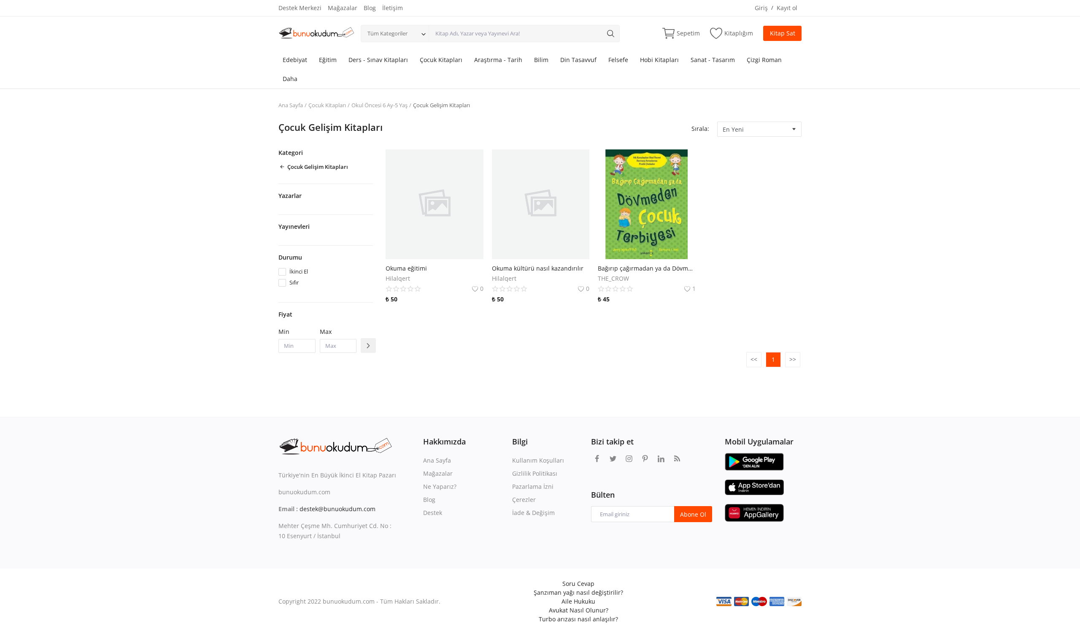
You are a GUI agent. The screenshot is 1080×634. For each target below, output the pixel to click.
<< (754, 359)
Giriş (761, 8)
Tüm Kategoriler (387, 33)
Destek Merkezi (299, 8)
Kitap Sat (782, 33)
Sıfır (294, 282)
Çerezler (524, 500)
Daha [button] (290, 79)
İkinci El (298, 271)
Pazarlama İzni (533, 486)
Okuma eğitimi (406, 268)
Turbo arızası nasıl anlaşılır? (578, 619)
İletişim (392, 8)
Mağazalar (342, 8)
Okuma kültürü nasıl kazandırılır (537, 268)
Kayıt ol (787, 8)
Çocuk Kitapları (441, 60)
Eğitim (328, 60)
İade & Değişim (533, 513)
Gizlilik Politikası (534, 473)
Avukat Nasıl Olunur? (578, 610)
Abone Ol (693, 514)
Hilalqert (398, 278)
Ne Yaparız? (439, 486)
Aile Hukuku (578, 601)
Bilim (541, 60)
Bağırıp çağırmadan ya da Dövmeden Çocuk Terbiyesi (647, 268)
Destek (432, 513)
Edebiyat (295, 60)
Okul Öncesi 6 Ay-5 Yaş (379, 105)
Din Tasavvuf (578, 60)
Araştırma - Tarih (498, 60)
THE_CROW (613, 278)
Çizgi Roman (764, 60)
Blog (370, 8)
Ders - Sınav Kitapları (378, 60)
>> (792, 359)
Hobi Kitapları (659, 60)
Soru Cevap (578, 584)
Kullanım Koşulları (538, 460)
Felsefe (618, 60)
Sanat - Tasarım (713, 60)
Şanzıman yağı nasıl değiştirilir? (578, 592)
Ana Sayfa (290, 105)
